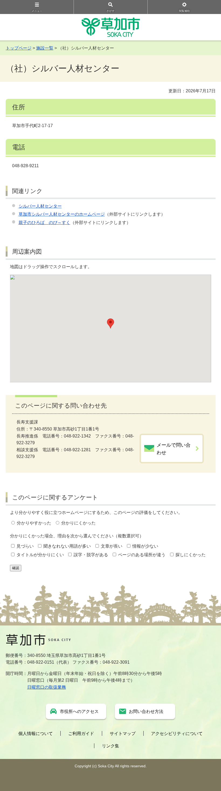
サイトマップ (123, 733)
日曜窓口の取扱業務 (46, 687)
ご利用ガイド (81, 733)
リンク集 (110, 746)
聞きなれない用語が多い (67, 546)
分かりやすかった (34, 523)
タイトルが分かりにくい (40, 554)
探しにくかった (190, 554)
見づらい (25, 546)
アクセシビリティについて (177, 733)
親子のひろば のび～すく (44, 222)
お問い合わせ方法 (146, 711)
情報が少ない (145, 546)
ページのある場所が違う (141, 554)
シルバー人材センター (40, 206)
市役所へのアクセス (79, 711)
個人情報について (35, 733)
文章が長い (111, 546)
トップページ (19, 48)
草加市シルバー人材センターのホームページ (62, 214)
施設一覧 (44, 48)
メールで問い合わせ (174, 448)
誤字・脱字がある (91, 554)
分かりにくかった (78, 523)
